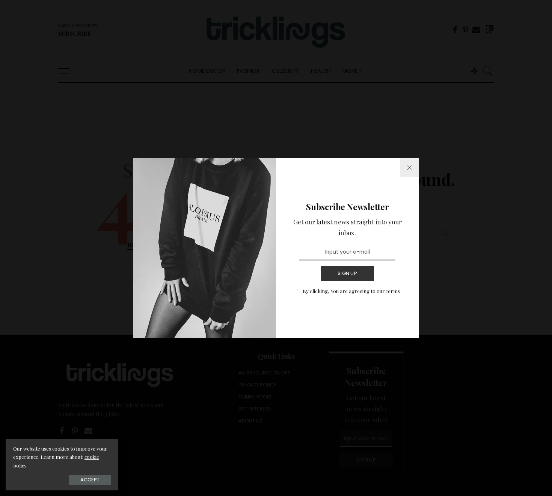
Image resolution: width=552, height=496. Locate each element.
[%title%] (409, 167)
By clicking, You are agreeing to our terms (351, 290)
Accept (90, 479)
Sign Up (347, 273)
